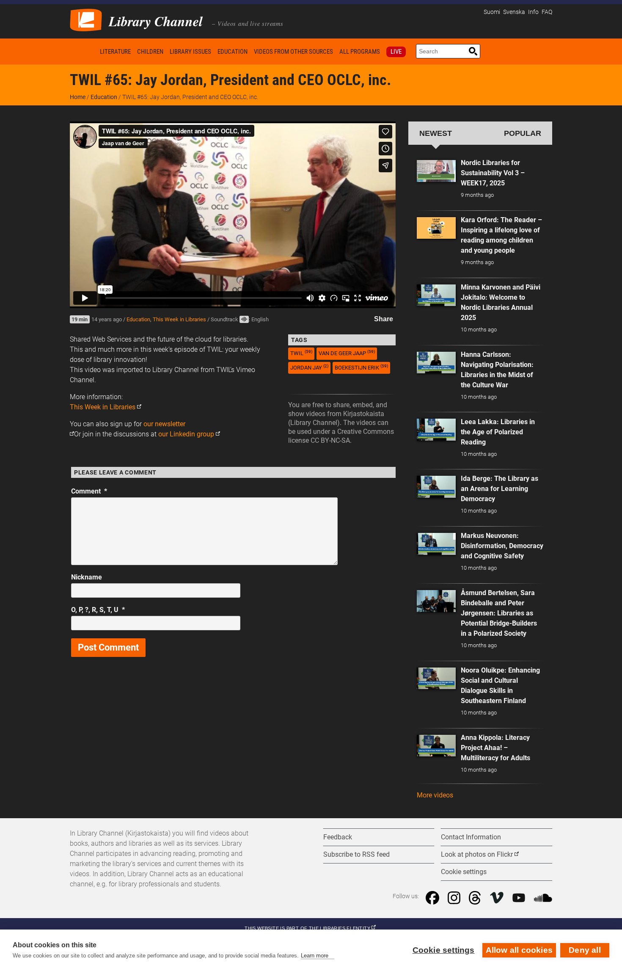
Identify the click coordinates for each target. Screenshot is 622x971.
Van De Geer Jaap (347, 352)
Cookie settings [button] (464, 872)
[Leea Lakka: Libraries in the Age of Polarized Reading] (436, 430)
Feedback (337, 837)
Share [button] (383, 319)
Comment (89, 491)
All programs (359, 51)
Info (533, 12)
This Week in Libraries (179, 319)
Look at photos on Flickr (477, 854)
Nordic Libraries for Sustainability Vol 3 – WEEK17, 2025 (493, 173)
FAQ (547, 12)
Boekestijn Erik (361, 367)
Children (150, 51)
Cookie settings (444, 950)
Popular (522, 133)
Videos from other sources (293, 51)
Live (396, 51)
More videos (435, 795)
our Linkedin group (186, 434)
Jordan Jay (309, 367)
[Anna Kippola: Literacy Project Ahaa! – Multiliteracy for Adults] (436, 746)
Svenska (514, 12)
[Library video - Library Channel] (86, 19)
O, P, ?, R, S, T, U (98, 610)
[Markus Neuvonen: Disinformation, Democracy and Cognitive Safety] (436, 544)
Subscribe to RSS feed (356, 854)
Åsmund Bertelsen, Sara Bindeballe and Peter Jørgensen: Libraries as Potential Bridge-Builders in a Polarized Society (499, 613)
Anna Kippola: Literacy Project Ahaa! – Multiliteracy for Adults (495, 748)
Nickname (86, 577)
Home (83, 51)
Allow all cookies (519, 950)
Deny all (585, 950)
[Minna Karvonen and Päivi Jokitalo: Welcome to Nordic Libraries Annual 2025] (436, 295)
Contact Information (471, 837)
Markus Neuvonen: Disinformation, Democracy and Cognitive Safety (502, 546)
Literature (115, 51)
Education (232, 51)
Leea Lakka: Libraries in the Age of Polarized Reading (498, 432)
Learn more (314, 955)
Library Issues (190, 51)
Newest (435, 133)
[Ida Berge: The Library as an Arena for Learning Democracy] (436, 487)
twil (301, 352)
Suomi (492, 12)
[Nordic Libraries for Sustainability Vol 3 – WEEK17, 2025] (436, 171)
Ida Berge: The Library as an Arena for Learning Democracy (499, 488)
